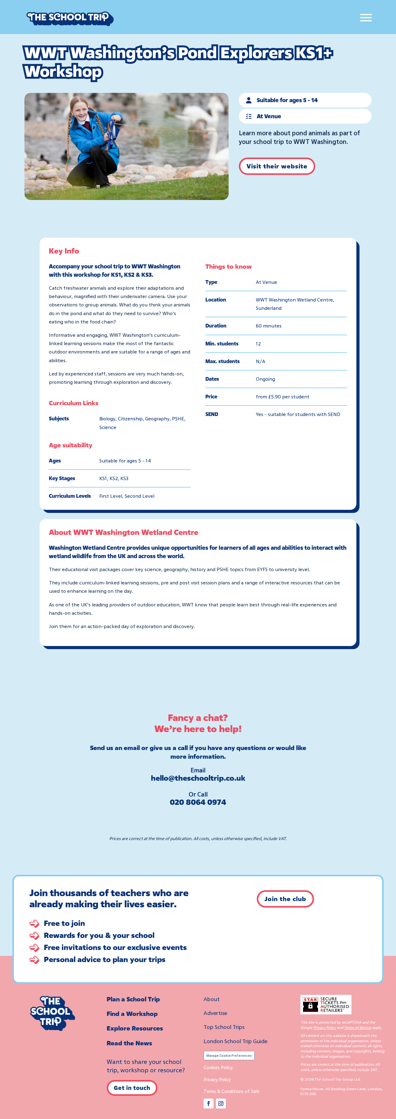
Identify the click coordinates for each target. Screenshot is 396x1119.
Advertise (215, 1013)
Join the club (285, 899)
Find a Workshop (132, 1013)
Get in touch (132, 1087)
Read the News (129, 1043)
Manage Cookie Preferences (229, 1055)
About (212, 999)
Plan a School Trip (133, 999)
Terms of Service (357, 1027)
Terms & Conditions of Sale (232, 1091)
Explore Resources (135, 1028)
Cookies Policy (218, 1067)
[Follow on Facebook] (208, 1103)
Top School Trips (224, 1026)
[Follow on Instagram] (221, 1103)
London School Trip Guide (235, 1041)
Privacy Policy (217, 1079)
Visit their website (277, 166)
